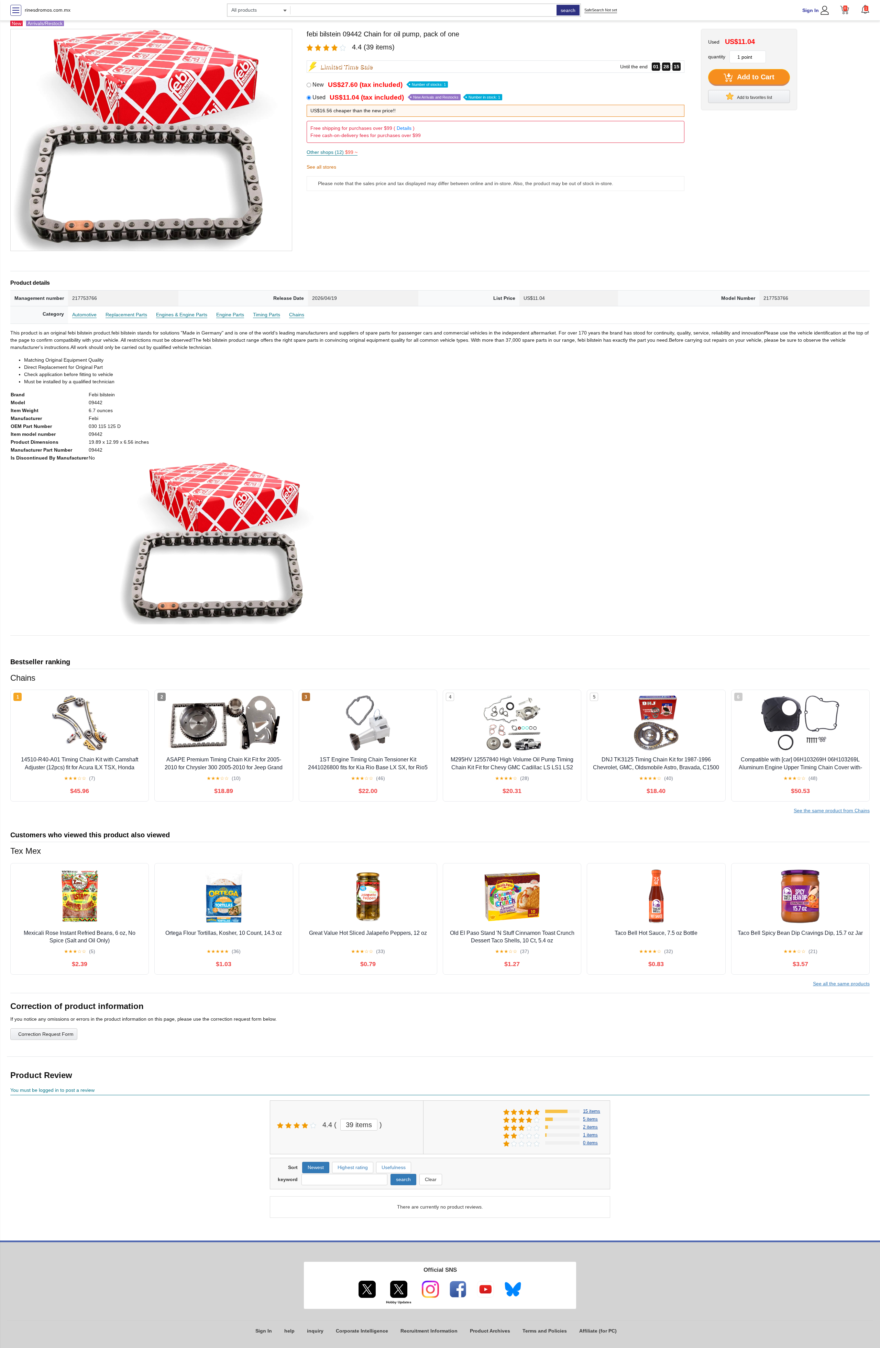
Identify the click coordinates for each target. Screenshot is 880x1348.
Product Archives (490, 1331)
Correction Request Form (46, 1034)
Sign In (810, 10)
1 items (590, 1134)
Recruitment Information (429, 1331)
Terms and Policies (544, 1331)
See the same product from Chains (832, 810)
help (289, 1331)
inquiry (315, 1331)
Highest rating (353, 1167)
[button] (865, 9)
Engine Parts (230, 314)
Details (404, 128)
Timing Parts (266, 314)
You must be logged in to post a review (52, 1090)
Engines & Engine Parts (181, 314)
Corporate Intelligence (362, 1331)
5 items (590, 1119)
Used (406, 97)
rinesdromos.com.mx (47, 10)
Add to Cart (754, 77)
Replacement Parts (126, 314)
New (379, 84)
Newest (316, 1167)
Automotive (84, 314)
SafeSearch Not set (600, 10)
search (568, 10)
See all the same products (841, 983)
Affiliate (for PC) (598, 1331)
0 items (590, 1142)
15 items (591, 1111)
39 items (359, 1125)
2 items (590, 1127)
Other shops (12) (332, 152)
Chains (296, 314)
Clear (431, 1179)
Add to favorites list (754, 97)
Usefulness (394, 1167)
